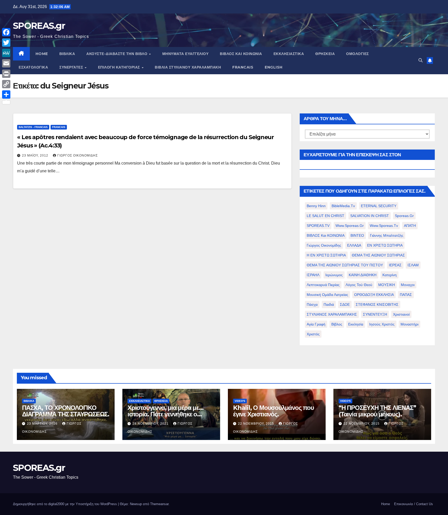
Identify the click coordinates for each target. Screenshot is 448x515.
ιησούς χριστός (382, 324)
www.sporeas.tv (384, 225)
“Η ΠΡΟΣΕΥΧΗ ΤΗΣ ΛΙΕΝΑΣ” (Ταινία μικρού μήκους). (377, 411)
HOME (42, 53)
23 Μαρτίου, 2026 (43, 423)
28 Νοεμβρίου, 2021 (151, 423)
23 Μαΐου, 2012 (35, 155)
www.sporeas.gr (349, 225)
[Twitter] (6, 42)
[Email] (6, 63)
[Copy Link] (6, 84)
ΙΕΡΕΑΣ (395, 265)
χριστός (313, 334)
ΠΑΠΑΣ (406, 295)
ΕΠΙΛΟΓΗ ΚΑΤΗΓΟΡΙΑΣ (119, 67)
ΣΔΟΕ (345, 304)
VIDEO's (240, 400)
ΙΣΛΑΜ (413, 265)
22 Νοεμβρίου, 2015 (256, 423)
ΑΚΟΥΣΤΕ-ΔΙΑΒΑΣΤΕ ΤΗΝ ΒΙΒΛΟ (117, 53)
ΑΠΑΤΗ (410, 225)
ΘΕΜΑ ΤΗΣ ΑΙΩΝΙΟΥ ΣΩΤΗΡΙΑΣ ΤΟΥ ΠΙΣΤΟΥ (345, 265)
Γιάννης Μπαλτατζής (386, 235)
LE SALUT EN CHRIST (325, 216)
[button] (420, 60)
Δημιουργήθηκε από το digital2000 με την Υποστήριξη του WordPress (65, 504)
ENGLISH (274, 67)
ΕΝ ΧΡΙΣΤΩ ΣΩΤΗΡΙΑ (385, 245)
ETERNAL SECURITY (378, 206)
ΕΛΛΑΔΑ (354, 245)
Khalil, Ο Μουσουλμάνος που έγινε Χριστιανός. (273, 411)
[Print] (6, 74)
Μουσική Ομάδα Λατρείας (327, 295)
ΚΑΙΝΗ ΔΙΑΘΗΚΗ (362, 275)
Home (385, 504)
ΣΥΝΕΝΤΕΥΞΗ (375, 314)
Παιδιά (329, 304)
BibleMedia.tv (343, 206)
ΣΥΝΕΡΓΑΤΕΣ (71, 67)
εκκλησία (355, 324)
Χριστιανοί (401, 314)
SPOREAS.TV (318, 225)
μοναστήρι (409, 324)
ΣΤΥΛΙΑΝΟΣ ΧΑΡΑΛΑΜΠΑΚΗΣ (332, 314)
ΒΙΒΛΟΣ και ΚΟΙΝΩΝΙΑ (241, 53)
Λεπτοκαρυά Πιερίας (323, 285)
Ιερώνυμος (334, 275)
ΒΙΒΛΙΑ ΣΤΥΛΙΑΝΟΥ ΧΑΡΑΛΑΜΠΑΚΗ (188, 67)
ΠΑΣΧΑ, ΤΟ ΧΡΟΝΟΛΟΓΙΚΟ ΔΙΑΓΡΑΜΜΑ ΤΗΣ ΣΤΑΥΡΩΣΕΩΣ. (65, 411)
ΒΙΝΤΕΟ (357, 235)
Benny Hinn (316, 206)
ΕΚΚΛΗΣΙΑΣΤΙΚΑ (289, 53)
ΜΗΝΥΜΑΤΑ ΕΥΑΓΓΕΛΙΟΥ (185, 53)
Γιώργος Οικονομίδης (77, 155)
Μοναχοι (408, 285)
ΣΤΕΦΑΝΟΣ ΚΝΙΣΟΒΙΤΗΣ (377, 304)
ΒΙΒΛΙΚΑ (67, 53)
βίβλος (336, 324)
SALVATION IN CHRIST (369, 216)
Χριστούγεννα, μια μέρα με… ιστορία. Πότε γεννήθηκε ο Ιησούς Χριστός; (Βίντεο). (166, 414)
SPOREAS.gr (39, 25)
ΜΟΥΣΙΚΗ (386, 285)
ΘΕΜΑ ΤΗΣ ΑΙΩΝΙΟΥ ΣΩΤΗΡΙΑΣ (378, 255)
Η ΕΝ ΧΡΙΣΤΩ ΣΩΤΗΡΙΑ (326, 255)
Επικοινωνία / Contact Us (413, 504)
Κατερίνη (389, 275)
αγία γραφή (316, 324)
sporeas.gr (404, 216)
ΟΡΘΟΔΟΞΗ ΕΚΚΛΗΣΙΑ (374, 295)
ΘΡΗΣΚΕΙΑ (325, 53)
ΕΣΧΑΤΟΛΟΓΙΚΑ (33, 67)
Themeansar (159, 504)
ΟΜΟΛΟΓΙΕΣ (357, 53)
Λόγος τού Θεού (359, 285)
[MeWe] (6, 53)
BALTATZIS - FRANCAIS (33, 127)
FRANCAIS (242, 67)
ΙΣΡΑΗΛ (313, 275)
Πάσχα (312, 304)
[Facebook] (6, 32)
